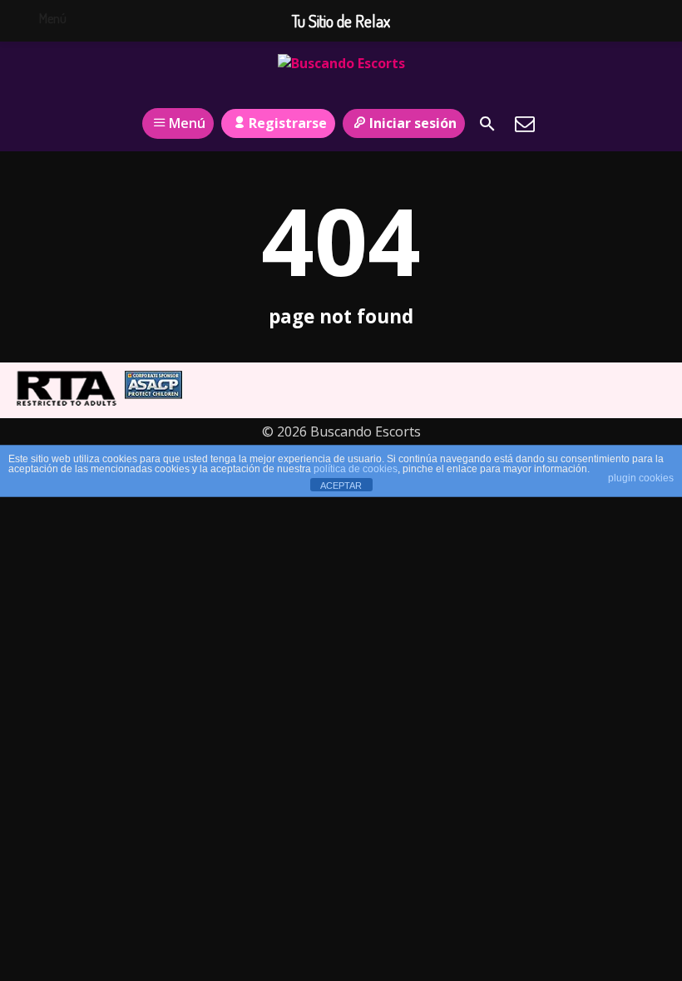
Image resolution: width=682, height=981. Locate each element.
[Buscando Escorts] (341, 77)
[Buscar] (487, 124)
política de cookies (356, 469)
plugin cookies (641, 478)
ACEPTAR (341, 486)
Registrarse (288, 123)
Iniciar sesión (413, 123)
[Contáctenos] (525, 124)
